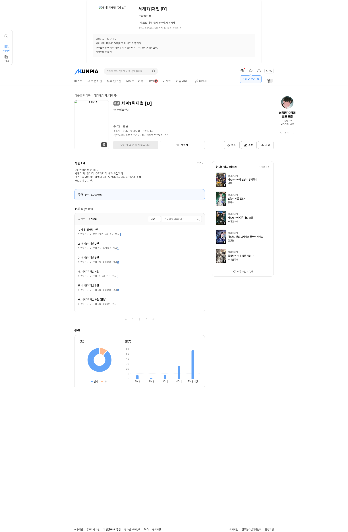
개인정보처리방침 (112, 529)
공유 (267, 145)
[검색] (153, 71)
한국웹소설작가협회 (251, 529)
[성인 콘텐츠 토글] (270, 81)
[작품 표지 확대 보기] (91, 124)
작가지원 (233, 529)
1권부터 (93, 219)
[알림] (259, 71)
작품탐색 (6, 50)
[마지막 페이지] (153, 319)
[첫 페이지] (126, 319)
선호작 (6, 61)
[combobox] (154, 219)
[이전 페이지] (133, 319)
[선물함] (242, 71)
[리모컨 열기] (6, 36)
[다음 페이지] (146, 319)
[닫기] (258, 79)
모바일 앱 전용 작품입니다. (135, 145)
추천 (250, 145)
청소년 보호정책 (132, 529)
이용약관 (78, 529)
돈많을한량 (123, 110)
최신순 (81, 219)
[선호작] (251, 71)
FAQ (146, 529)
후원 (233, 145)
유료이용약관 (93, 529)
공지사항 (156, 529)
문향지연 (269, 529)
